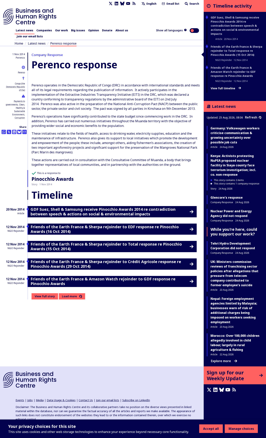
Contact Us (86, 400)
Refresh (251, 117)
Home (19, 43)
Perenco (21, 72)
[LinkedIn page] (116, 4)
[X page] (110, 4)
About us (121, 30)
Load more (69, 296)
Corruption (20, 117)
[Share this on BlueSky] (19, 132)
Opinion (93, 30)
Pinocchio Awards (53, 179)
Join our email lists (30, 36)
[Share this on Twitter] (9, 132)
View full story (45, 296)
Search (194, 3)
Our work (61, 30)
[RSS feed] (134, 4)
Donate (107, 30)
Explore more (221, 361)
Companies (44, 30)
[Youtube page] (128, 4)
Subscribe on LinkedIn (136, 400)
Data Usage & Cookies (61, 400)
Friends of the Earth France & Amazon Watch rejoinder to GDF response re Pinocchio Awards (233, 72)
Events (20, 400)
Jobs (30, 400)
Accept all (211, 429)
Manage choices (241, 429)
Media (40, 400)
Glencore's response (227, 197)
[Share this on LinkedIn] (14, 132)
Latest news (24, 30)
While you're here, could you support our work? (234, 232)
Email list (172, 3)
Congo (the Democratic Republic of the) (15, 86)
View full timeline (223, 88)
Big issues (78, 30)
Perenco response (63, 43)
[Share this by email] (24, 132)
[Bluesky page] (122, 4)
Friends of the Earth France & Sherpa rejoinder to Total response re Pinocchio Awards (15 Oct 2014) (236, 51)
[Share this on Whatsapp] (4, 132)
